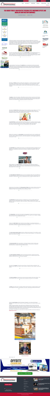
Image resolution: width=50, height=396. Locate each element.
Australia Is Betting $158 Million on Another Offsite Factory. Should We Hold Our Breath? (43, 389)
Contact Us (25, 390)
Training (37, 3)
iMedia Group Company (8, 388)
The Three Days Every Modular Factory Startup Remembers (44, 384)
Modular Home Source (12, 310)
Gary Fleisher (26, 355)
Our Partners (27, 3)
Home (23, 3)
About (48, 3)
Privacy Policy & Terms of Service (25, 394)
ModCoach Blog (43, 3)
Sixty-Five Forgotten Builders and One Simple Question (43, 379)
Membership (33, 3)
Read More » (39, 381)
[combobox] (33, 1)
